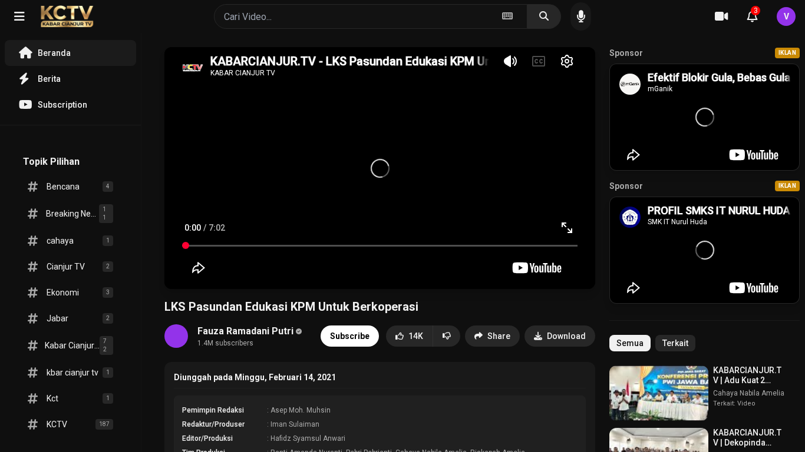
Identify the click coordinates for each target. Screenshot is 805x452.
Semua (630, 343)
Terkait (675, 343)
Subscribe (349, 336)
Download (566, 336)
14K (415, 336)
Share (498, 336)
